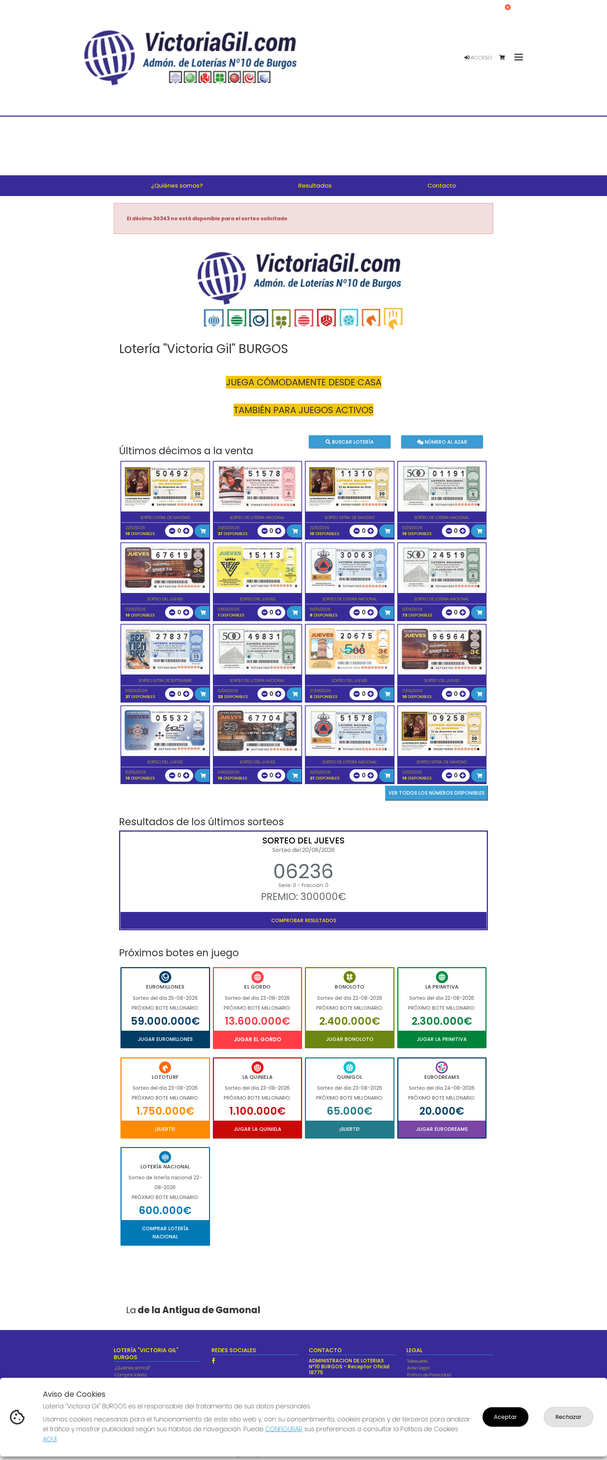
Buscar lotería (352, 441)
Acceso (480, 57)
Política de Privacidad (429, 1375)
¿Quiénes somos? (132, 1368)
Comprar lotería (131, 1375)
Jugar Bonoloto (349, 1039)
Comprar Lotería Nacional (165, 1232)
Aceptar (505, 1417)
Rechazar (568, 1417)
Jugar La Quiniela (257, 1129)
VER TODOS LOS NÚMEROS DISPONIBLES (436, 792)
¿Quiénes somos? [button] (177, 185)
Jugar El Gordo (257, 1039)
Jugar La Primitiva (442, 1039)
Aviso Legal (418, 1368)
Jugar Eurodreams (442, 1129)
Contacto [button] (441, 185)
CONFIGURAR (283, 1429)
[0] (505, 58)
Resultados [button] (315, 185)
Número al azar (445, 441)
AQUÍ (50, 1439)
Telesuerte (417, 1361)
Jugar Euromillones (165, 1039)
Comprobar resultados (303, 920)
